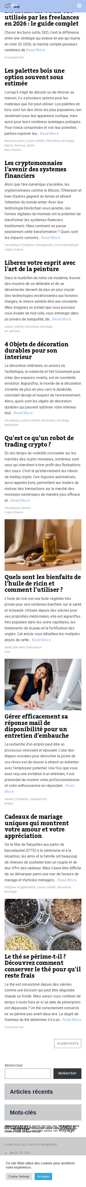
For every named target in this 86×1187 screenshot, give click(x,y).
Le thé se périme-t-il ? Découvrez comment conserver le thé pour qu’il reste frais (43, 966)
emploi (9, 803)
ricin (7, 651)
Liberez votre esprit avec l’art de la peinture (40, 266)
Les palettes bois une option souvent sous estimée (35, 77)
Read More (35, 50)
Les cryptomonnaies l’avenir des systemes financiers (36, 169)
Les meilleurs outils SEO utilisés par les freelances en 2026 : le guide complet (42, 17)
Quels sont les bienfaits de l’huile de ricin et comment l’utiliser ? (43, 583)
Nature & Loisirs (15, 140)
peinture (14, 331)
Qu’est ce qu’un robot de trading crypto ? (39, 441)
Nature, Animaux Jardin (19, 145)
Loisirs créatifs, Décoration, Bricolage (50, 140)
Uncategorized (14, 57)
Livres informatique (66, 245)
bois (7, 149)
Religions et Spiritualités (20, 887)
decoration (11, 424)
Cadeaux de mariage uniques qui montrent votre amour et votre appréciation (37, 826)
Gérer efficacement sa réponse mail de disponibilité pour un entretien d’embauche (37, 726)
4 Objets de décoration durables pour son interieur (36, 351)
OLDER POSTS (67, 1043)
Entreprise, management (37, 245)
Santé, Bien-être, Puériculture (23, 647)
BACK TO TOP (20, 1152)
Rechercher (14, 1065)
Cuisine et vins (14, 1027)
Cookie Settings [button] (19, 1176)
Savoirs (26, 508)
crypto (8, 249)
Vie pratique (12, 245)
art (6, 331)
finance (18, 249)
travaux (16, 149)
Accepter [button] (43, 1176)
